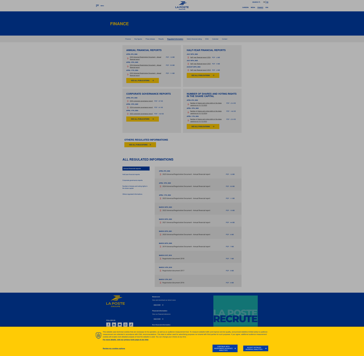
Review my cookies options (114, 348)
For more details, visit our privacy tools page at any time (125, 339)
